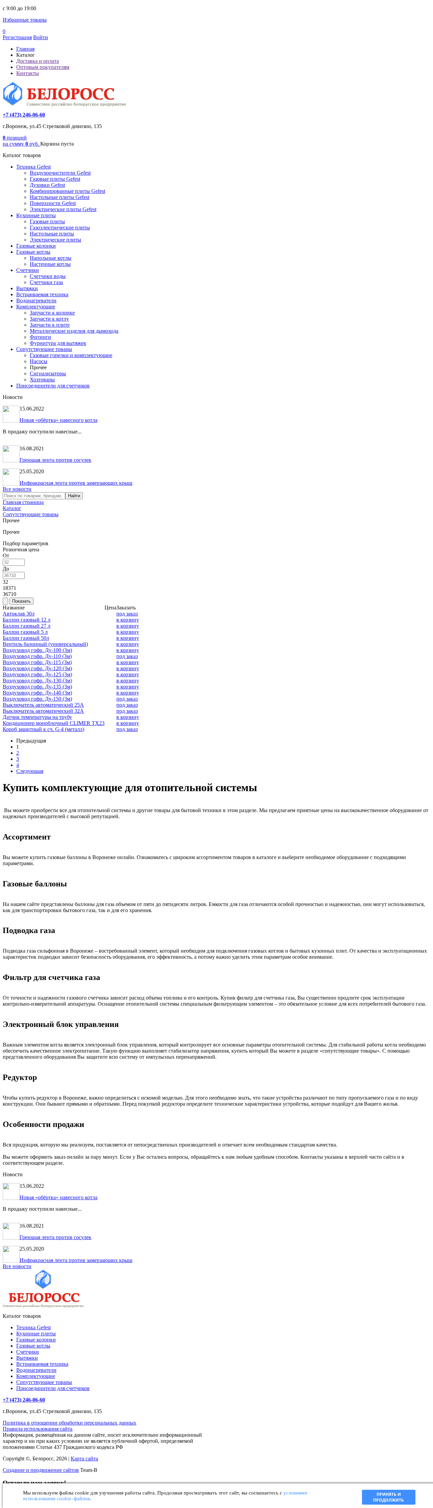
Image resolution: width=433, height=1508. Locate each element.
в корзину (127, 620)
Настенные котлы (50, 264)
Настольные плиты (52, 233)
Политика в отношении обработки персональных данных (69, 1423)
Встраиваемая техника (42, 294)
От (6, 555)
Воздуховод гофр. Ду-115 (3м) (37, 662)
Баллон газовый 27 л (26, 626)
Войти (40, 37)
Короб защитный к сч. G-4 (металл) (43, 729)
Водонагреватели (36, 300)
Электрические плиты (55, 240)
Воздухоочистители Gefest (60, 173)
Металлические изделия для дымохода (74, 331)
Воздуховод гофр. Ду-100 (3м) (37, 650)
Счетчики (27, 270)
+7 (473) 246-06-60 (24, 115)
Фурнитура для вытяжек (58, 343)
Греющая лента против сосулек (55, 460)
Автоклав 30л (19, 614)
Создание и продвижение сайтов (41, 1470)
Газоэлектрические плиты (60, 227)
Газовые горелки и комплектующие (71, 355)
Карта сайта (84, 1458)
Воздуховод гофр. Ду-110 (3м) (37, 656)
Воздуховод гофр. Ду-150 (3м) (37, 699)
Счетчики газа (46, 282)
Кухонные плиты (36, 215)
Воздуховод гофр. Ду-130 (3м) (37, 680)
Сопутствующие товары (44, 349)
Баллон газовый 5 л (25, 632)
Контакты (27, 73)
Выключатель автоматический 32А (43, 711)
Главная (25, 49)
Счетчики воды (48, 276)
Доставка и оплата (37, 61)
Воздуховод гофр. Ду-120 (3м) (37, 668)
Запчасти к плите (50, 325)
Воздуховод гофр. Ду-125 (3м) (37, 674)
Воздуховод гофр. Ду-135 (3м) (37, 686)
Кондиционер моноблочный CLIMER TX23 (54, 723)
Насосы (38, 361)
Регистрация (17, 37)
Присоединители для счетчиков (53, 385)
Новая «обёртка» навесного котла (58, 420)
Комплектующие (35, 306)
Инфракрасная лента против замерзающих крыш (76, 483)
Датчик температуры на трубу (37, 717)
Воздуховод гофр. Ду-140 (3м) (37, 693)
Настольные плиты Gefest (59, 197)
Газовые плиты (47, 221)
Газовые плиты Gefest (55, 179)
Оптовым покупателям (42, 67)
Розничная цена (21, 549)
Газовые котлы (33, 252)
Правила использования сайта (37, 1429)
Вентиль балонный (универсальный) (45, 644)
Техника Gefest (33, 167)
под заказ (127, 614)
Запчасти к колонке (52, 313)
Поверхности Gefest (53, 203)
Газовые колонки (36, 246)
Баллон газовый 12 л (26, 620)
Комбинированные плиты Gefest (67, 191)
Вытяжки (27, 288)
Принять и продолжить (388, 1497)
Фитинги (40, 337)
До (6, 569)
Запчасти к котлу (49, 319)
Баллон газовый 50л (26, 638)
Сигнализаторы (48, 373)
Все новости (17, 489)
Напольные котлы (50, 258)
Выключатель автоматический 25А (43, 705)
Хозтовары (42, 379)
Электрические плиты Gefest (63, 209)
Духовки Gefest (47, 185)
